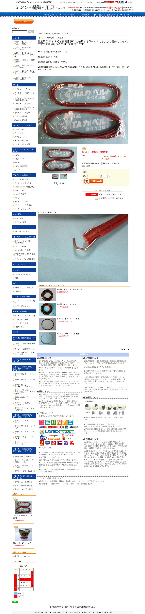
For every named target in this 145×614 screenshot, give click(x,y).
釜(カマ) (18, 163)
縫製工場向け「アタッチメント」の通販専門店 (34, 2)
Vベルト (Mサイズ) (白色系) (68, 334)
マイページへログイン (67, 15)
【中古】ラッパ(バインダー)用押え (24, 409)
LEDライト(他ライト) (22, 274)
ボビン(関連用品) (21, 166)
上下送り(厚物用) (21, 116)
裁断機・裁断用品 (20, 311)
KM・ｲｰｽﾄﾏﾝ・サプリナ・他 (24, 316)
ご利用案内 (85, 15)
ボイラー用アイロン (22, 306)
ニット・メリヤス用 (22, 144)
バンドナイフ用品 (21, 319)
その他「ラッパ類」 (22, 141)
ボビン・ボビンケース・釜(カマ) (23, 150)
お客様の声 (111, 15)
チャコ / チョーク (22, 209)
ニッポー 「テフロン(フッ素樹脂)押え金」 (24, 108)
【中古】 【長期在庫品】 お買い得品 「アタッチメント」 (24, 451)
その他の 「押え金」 (22, 113)
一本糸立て (18, 291)
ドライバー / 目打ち (23, 205)
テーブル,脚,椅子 (21, 179)
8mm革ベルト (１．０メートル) (70, 289)
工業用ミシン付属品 (20, 175)
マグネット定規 (20, 222)
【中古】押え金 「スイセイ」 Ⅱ (24, 380)
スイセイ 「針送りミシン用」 (24, 94)
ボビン (17, 155)
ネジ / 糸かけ (20, 190)
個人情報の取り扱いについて (61, 607)
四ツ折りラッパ (20, 137)
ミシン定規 (17, 214)
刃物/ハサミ (19, 327)
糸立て (15, 283)
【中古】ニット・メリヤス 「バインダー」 (25, 443)
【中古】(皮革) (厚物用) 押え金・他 (23, 477)
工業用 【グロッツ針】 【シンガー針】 (24, 79)
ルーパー (17, 170)
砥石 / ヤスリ (19, 264)
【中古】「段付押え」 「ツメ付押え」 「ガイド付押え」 (24, 392)
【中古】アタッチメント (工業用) (24, 466)
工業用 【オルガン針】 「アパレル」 (24, 48)
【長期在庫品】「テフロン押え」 (24, 398)
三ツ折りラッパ (20, 133)
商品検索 (15, 28)
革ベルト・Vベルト (21, 232)
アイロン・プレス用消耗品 (24, 259)
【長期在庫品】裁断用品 (23, 457)
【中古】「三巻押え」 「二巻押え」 (23, 403)
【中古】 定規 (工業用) (24, 471)
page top (125, 349)
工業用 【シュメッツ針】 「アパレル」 (25, 66)
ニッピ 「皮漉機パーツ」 (24, 349)
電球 (16, 278)
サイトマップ (125, 15)
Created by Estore (42, 612)
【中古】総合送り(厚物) (23, 486)
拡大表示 (61, 183)
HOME (40, 33)
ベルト (15, 227)
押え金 (15, 85)
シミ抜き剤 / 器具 (22, 250)
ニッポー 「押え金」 (22, 104)
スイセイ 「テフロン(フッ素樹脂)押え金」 (24, 99)
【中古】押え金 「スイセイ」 (24, 375)
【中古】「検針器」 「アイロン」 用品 (24, 461)
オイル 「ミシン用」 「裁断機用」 (22, 242)
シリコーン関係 (20, 246)
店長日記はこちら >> (21, 556)
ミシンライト (18, 270)
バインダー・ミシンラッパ (23, 125)
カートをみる (49, 15)
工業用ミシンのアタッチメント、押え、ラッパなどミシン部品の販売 (82, 2)
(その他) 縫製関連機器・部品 (24, 339)
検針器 (15, 332)
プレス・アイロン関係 (21, 297)
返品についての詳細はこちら (110, 194)
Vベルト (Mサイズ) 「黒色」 (69, 319)
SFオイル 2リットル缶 (22, 543)
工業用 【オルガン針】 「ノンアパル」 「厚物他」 (24, 54)
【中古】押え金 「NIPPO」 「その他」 (23, 386)
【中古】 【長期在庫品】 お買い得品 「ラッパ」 (24, 416)
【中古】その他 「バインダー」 (24, 438)
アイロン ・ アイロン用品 (24, 302)
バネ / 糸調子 (20, 194)
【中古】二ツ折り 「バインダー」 (24, 421)
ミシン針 (16, 38)
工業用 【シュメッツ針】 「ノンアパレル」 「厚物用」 (25, 72)
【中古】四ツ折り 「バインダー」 (24, 432)
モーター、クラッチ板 (22, 183)
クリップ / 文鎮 (21, 323)
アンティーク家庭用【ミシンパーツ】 (24, 360)
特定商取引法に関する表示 (85, 607)
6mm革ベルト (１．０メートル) (70, 304)
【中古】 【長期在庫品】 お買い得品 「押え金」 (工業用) (24, 368)
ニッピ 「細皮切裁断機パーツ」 (24, 344)
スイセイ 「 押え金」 (23, 89)
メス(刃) (18, 198)
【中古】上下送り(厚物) (23, 482)
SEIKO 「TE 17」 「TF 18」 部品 (25, 353)
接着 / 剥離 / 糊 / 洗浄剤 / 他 (24, 254)
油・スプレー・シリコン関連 (24, 237)
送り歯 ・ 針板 (21, 201)
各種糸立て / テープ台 (23, 288)
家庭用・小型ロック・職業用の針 (24, 61)
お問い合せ (98, 15)
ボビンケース (19, 159)
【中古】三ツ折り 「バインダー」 (24, 427)
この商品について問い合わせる (111, 198)
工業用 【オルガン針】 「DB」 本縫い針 (24, 43)
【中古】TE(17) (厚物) (24, 489)
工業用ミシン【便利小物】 (24, 187)
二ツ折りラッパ (20, 130)
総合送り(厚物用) (21, 120)
